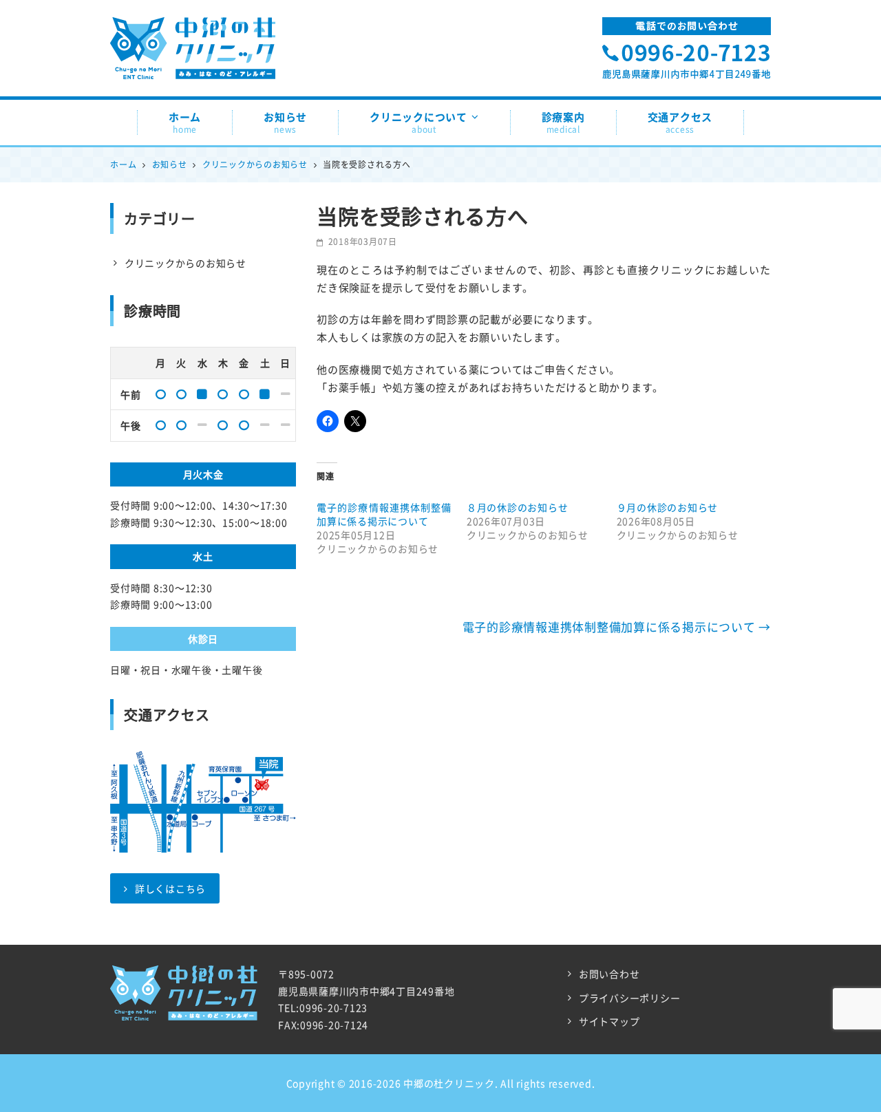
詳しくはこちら (170, 888)
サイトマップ (609, 1021)
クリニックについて (418, 122)
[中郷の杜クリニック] (192, 30)
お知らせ (285, 122)
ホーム (185, 122)
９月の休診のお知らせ (668, 507)
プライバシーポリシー (630, 998)
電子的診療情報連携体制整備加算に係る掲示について (384, 514)
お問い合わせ (609, 974)
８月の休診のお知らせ (518, 507)
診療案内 (563, 122)
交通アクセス (680, 122)
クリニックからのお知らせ (185, 263)
